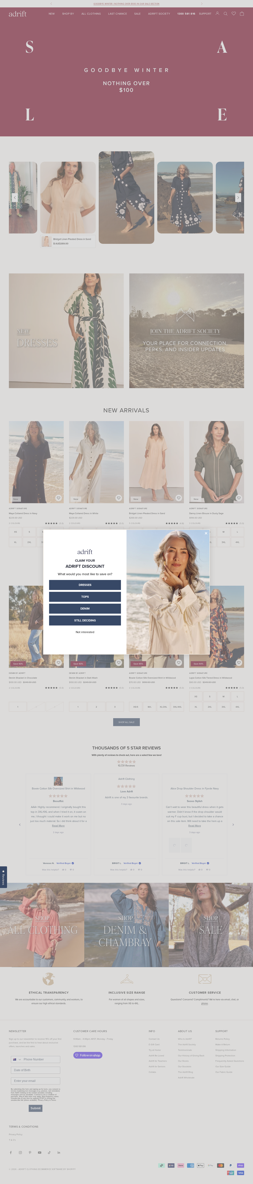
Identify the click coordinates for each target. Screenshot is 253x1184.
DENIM (85, 608)
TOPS (85, 597)
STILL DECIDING (85, 620)
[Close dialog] (206, 533)
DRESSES (85, 585)
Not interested (85, 632)
